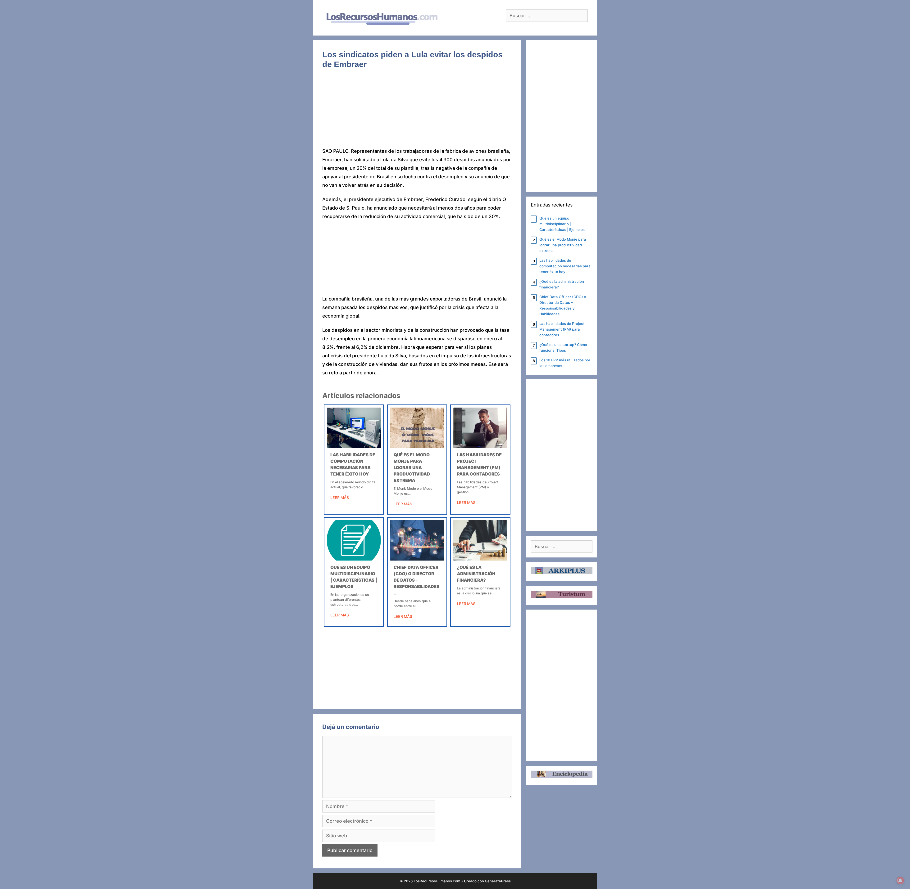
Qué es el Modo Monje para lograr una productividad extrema (412, 467)
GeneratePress (498, 881)
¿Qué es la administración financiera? (476, 574)
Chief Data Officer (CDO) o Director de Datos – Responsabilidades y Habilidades (562, 305)
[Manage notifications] (900, 880)
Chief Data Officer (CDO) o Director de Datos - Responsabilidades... (416, 580)
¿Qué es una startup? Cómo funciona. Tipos (563, 347)
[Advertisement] (417, 112)
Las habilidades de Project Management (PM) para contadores (562, 329)
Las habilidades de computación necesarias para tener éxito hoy (565, 266)
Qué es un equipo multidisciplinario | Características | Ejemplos (562, 224)
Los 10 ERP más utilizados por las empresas (564, 363)
